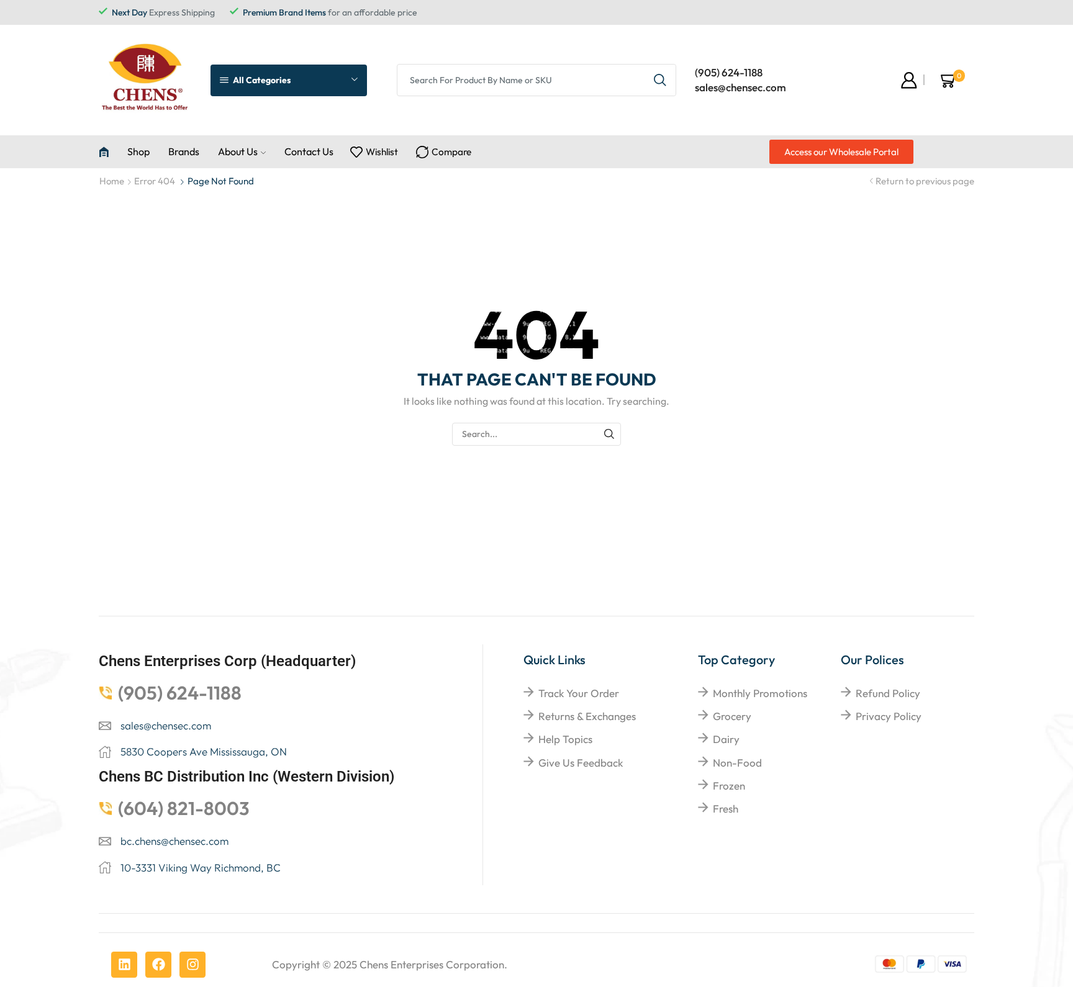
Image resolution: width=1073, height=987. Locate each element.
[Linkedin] (124, 965)
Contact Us (308, 151)
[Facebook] (158, 965)
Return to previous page (925, 181)
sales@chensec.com (740, 87)
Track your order (578, 693)
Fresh (725, 808)
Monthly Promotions (760, 693)
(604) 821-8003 (184, 808)
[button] (841, 152)
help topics (565, 739)
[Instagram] (192, 965)
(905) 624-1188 (729, 72)
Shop (138, 151)
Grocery (732, 716)
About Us (238, 151)
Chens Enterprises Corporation (432, 964)
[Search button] (660, 80)
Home (111, 181)
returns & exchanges (587, 716)
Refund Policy (888, 693)
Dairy (726, 739)
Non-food (737, 762)
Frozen (729, 785)
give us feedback (580, 762)
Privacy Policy (888, 716)
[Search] (609, 434)
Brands (183, 151)
